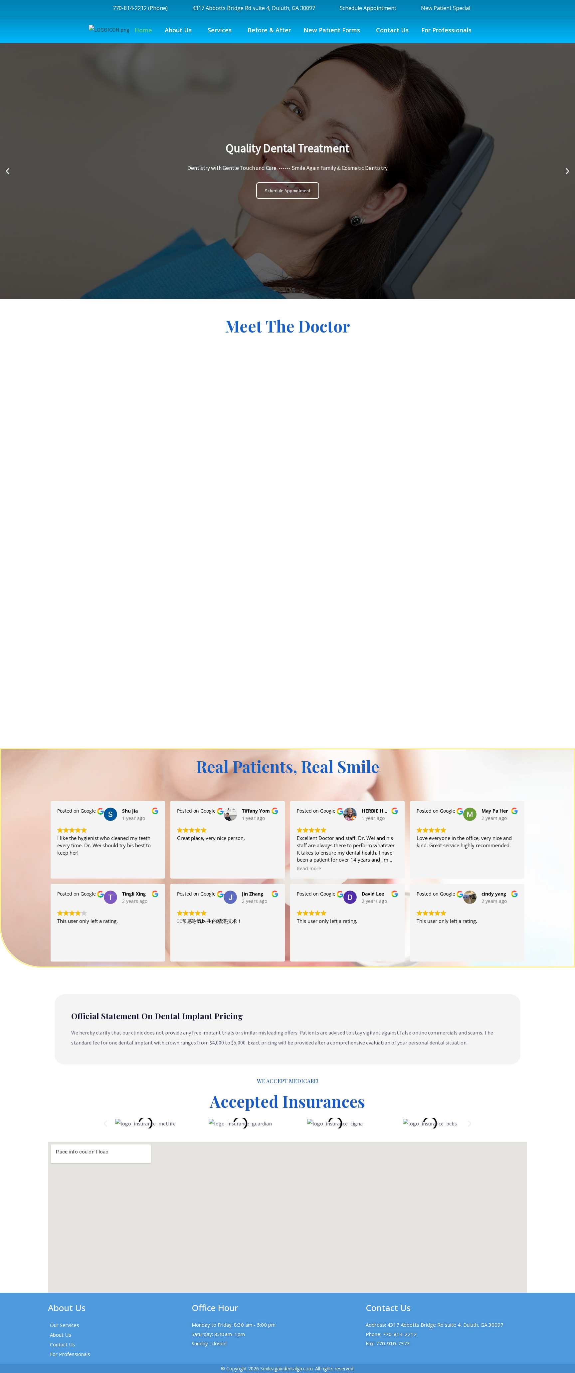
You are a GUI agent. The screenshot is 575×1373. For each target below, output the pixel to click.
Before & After (269, 30)
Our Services (64, 1325)
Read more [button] (309, 869)
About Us (178, 30)
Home (143, 30)
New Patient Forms (331, 30)
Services (220, 30)
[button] (180, 30)
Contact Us (392, 30)
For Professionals (446, 30)
